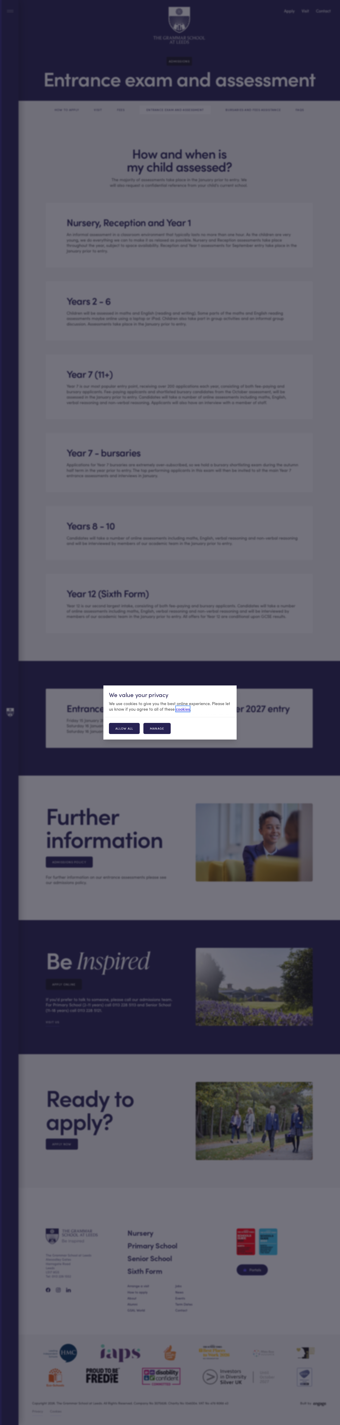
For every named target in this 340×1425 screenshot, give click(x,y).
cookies (183, 709)
